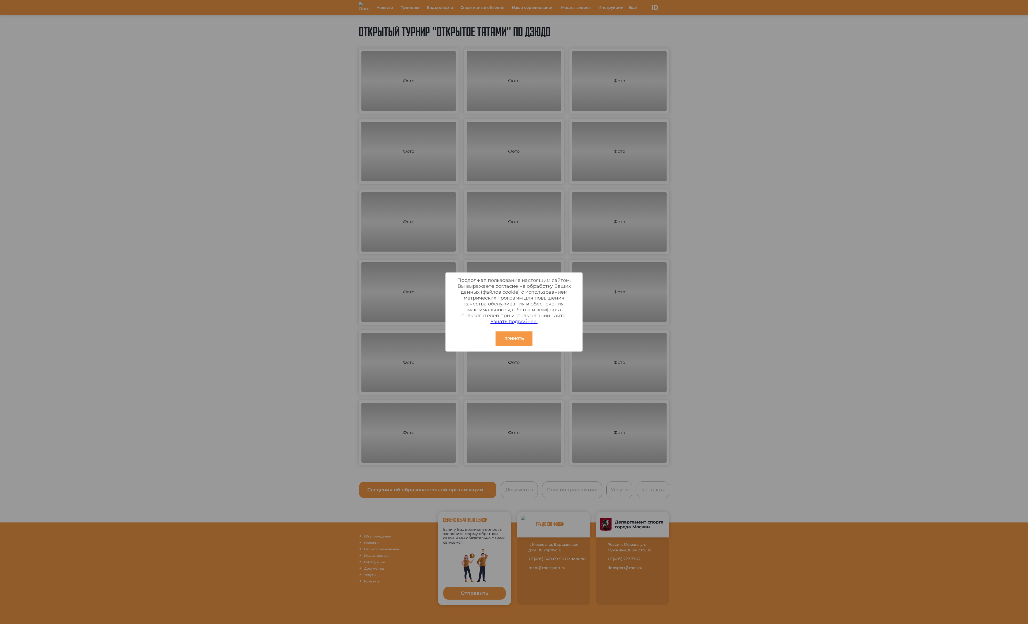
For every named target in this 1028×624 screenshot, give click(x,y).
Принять (514, 338)
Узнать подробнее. (514, 321)
